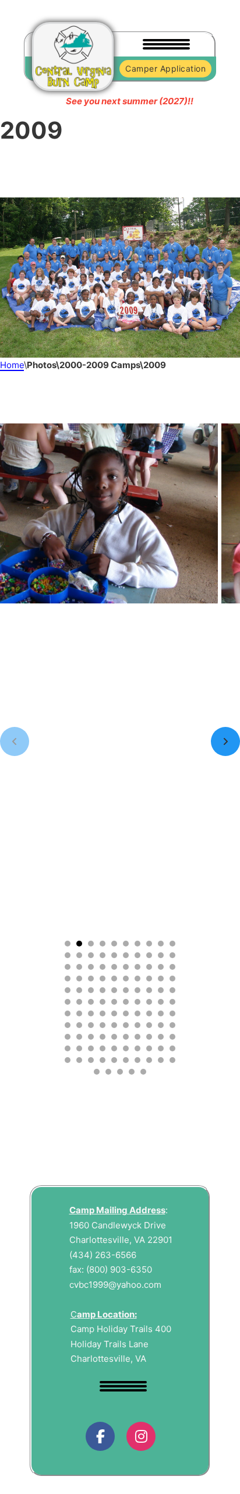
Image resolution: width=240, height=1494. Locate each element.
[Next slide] (225, 741)
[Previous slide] (14, 741)
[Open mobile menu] (163, 44)
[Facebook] (100, 1436)
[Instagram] (141, 1436)
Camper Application (165, 68)
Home (12, 364)
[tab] (67, 943)
